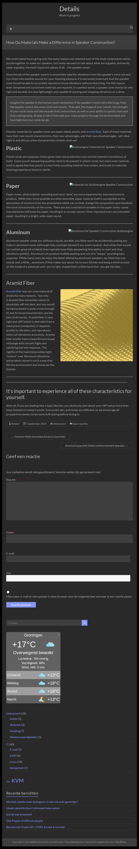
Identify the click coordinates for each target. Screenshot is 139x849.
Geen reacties (80, 423)
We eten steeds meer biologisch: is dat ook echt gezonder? (42, 801)
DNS (8, 782)
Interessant (59, 423)
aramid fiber (93, 131)
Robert (15, 423)
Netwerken (17, 768)
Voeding (15, 731)
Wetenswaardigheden (23, 737)
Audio (13, 718)
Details (69, 9)
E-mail (11, 553)
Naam (10, 532)
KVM (13, 755)
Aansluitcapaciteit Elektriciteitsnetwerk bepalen (96, 445)
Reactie (11, 479)
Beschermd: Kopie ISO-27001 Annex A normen (35, 827)
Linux (13, 761)
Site (8, 572)
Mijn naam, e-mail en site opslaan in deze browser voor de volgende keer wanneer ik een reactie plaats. (69, 596)
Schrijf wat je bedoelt (19, 814)
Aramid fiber (14, 291)
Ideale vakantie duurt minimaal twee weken (33, 808)
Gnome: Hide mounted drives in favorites (38, 436)
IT (7, 744)
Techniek (15, 724)
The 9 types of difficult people (24, 820)
